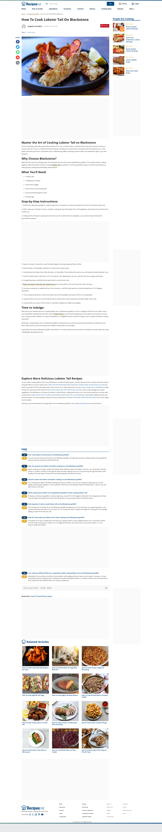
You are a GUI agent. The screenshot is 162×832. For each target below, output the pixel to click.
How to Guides (37, 9)
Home (23, 14)
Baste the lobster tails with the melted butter (39, 284)
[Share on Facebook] (18, 42)
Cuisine (61, 813)
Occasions (67, 9)
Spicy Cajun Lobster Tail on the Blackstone (91, 387)
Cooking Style (62, 816)
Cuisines (80, 9)
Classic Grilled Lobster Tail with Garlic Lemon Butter (90, 385)
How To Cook (31, 32)
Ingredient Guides (86, 816)
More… (132, 9)
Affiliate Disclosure (127, 810)
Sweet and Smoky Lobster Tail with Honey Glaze (84, 397)
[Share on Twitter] (18, 47)
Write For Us (110, 807)
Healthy (84, 804)
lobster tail (56, 165)
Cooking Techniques (80, 403)
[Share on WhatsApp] (18, 52)
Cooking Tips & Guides (33, 14)
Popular (120, 9)
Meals (60, 804)
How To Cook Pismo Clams (41, 596)
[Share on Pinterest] (104, 25)
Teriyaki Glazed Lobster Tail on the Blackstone (70, 395)
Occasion (61, 810)
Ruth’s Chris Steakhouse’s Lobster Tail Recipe (133, 40)
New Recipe (85, 807)
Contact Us (125, 804)
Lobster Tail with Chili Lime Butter (41, 395)
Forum (124, 4)
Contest (124, 807)
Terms (124, 813)
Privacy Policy (110, 816)
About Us (109, 804)
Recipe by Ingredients (87, 810)
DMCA (108, 813)
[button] (18, 63)
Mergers (109, 810)
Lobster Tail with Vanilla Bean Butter (59, 385)
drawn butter (59, 314)
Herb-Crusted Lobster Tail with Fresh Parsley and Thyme (65, 390)
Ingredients (53, 9)
